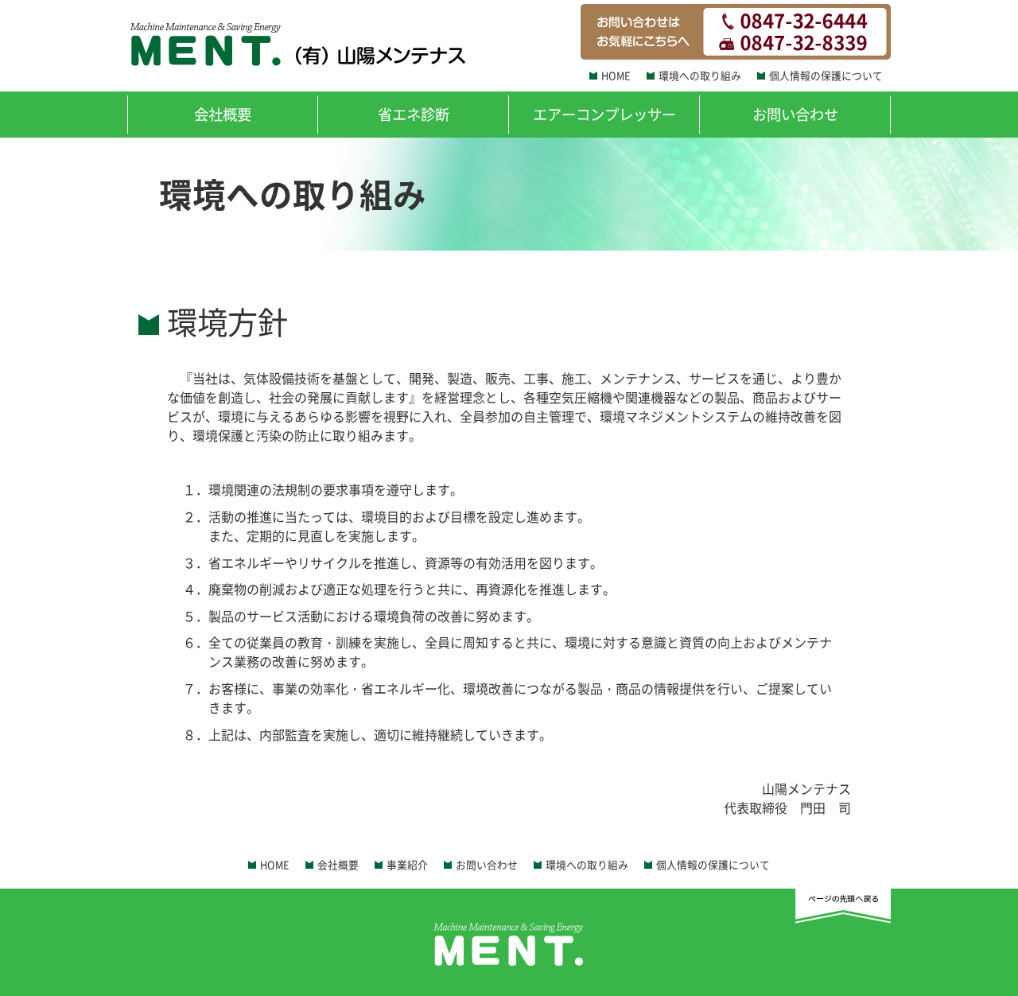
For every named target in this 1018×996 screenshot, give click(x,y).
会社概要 (222, 114)
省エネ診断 (413, 114)
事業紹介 (407, 864)
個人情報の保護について (826, 75)
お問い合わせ (795, 114)
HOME (616, 75)
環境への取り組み (700, 75)
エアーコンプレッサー (604, 114)
